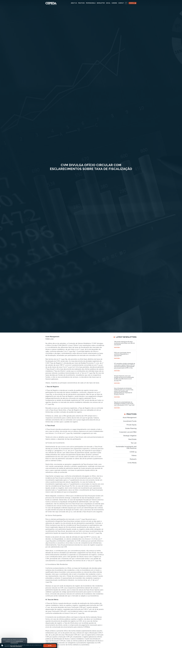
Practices (81, 3)
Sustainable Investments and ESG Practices (126, 447)
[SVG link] (51, 3)
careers (114, 3)
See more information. (16, 646)
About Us (74, 3)
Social (108, 3)
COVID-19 (133, 452)
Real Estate (132, 439)
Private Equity (131, 425)
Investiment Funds (129, 421)
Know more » (117, 347)
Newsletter (101, 3)
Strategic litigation (129, 436)
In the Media (132, 463)
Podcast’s (133, 459)
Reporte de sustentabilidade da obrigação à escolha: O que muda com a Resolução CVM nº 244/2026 (124, 403)
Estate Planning (130, 428)
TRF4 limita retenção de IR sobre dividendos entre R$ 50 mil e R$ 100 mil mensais (124, 343)
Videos (134, 455)
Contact (121, 3)
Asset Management (52, 336)
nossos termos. (19, 641)
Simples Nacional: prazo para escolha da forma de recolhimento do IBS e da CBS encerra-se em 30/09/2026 (124, 378)
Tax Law (133, 443)
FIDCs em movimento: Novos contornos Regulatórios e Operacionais (122, 354)
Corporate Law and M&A (127, 432)
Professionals (90, 3)
